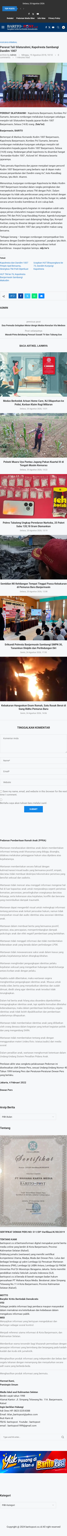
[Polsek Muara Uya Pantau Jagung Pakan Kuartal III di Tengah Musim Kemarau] (33, 435)
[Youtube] (38, 14)
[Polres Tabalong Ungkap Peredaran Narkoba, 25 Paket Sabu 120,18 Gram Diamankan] (33, 496)
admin (13, 55)
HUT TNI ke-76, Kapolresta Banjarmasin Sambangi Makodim (12, 277)
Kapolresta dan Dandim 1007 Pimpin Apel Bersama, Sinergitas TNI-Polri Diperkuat (14, 265)
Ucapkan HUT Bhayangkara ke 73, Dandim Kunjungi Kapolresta (48, 265)
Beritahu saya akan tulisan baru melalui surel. (23, 803)
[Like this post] (13, 295)
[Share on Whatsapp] (34, 295)
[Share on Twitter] (27, 295)
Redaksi (10, 18)
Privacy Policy (54, 18)
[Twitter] (33, 14)
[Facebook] (28, 14)
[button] (20, 8)
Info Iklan (41, 18)
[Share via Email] (41, 295)
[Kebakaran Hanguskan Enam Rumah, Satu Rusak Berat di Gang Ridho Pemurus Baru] (33, 679)
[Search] (58, 27)
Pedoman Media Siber (25, 18)
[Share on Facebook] (20, 295)
